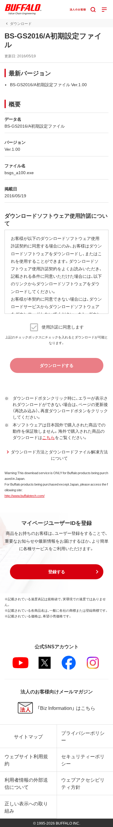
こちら (48, 437)
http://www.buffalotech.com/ (25, 495)
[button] (56, 571)
